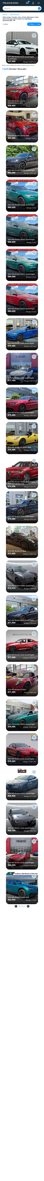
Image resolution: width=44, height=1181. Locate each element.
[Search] (39, 8)
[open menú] (38, 3)
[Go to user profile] (33, 3)
